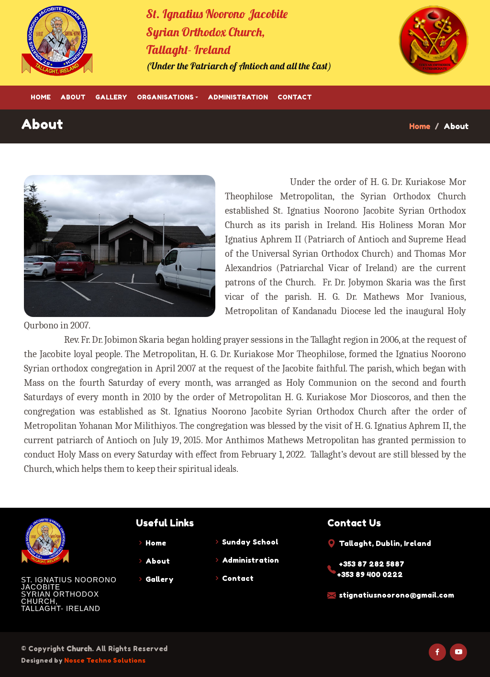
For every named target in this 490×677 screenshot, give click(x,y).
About (73, 97)
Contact (295, 97)
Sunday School (250, 542)
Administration (238, 97)
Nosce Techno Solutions (104, 660)
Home (41, 97)
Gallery (111, 97)
